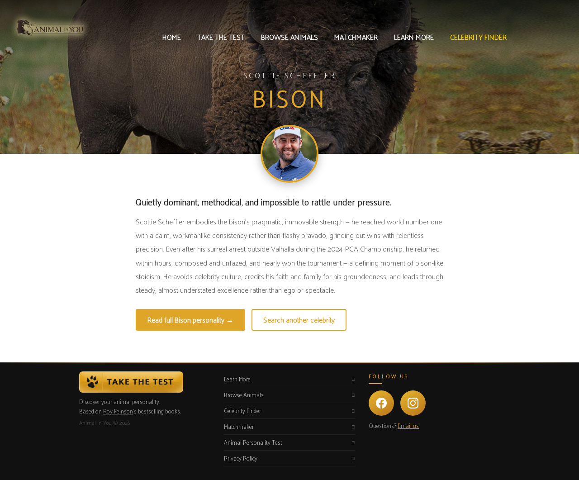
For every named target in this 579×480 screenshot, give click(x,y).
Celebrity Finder (242, 410)
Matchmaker (239, 426)
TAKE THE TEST (221, 36)
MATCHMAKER (356, 36)
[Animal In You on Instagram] (413, 403)
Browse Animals (244, 395)
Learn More (237, 379)
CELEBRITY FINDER (478, 36)
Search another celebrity (299, 319)
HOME (171, 36)
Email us (408, 425)
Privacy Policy (240, 458)
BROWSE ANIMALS (289, 36)
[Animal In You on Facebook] (381, 403)
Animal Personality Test (253, 442)
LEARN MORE (414, 36)
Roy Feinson (118, 411)
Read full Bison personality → (190, 319)
